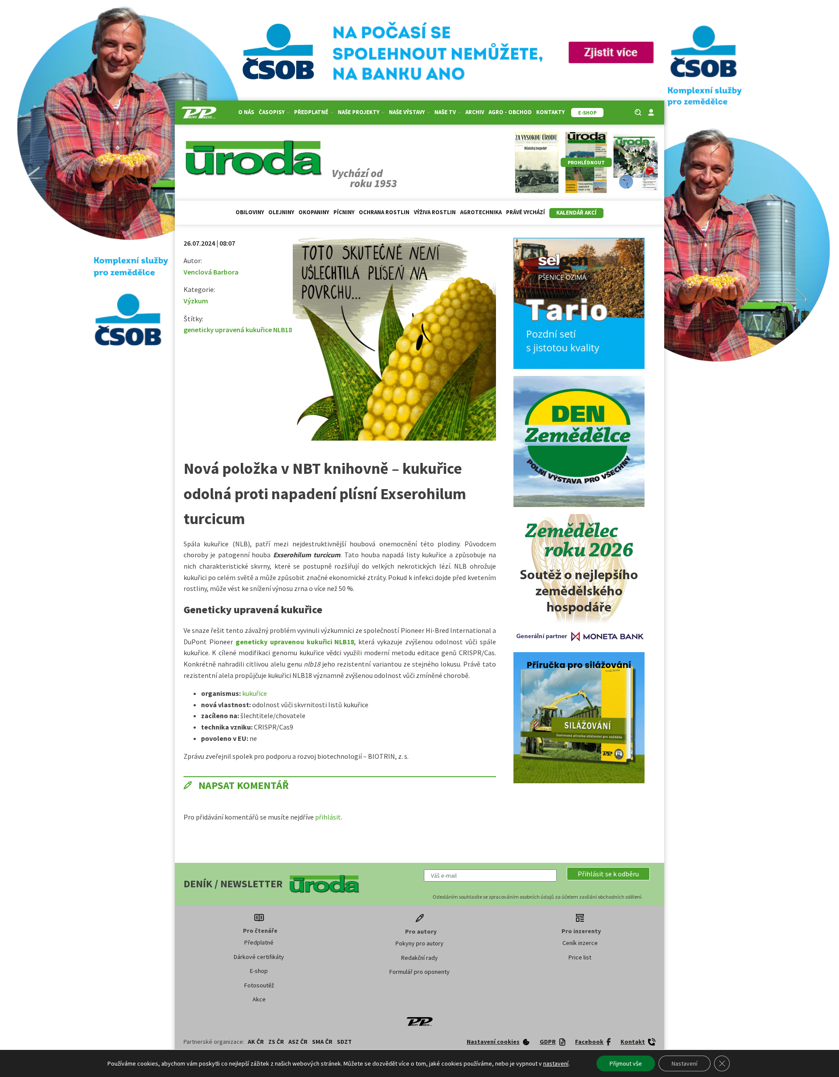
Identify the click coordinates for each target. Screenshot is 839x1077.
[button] (608, 873)
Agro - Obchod (510, 112)
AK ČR (256, 1042)
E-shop (259, 971)
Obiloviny (250, 212)
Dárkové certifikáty (259, 957)
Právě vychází (525, 212)
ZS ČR (276, 1042)
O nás (246, 112)
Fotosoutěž (259, 985)
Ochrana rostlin (384, 212)
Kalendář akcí (576, 212)
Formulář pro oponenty (419, 972)
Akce (259, 999)
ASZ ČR (298, 1042)
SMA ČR (322, 1042)
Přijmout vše (626, 1063)
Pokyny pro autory (419, 943)
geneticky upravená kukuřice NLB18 (238, 329)
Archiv (474, 112)
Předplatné (259, 942)
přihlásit (328, 817)
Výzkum (196, 300)
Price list (580, 957)
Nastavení (684, 1063)
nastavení (556, 1063)
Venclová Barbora (211, 272)
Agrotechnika (481, 212)
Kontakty (550, 112)
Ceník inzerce (580, 943)
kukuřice (254, 693)
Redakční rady (419, 958)
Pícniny (343, 212)
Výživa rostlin (435, 212)
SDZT (344, 1042)
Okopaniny (313, 212)
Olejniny (281, 212)
